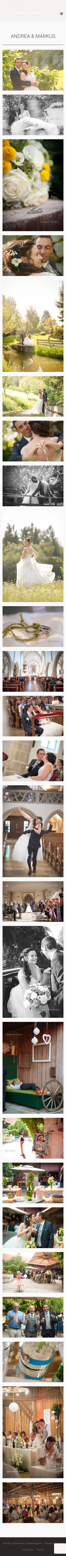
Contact (40, 1549)
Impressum (27, 1549)
